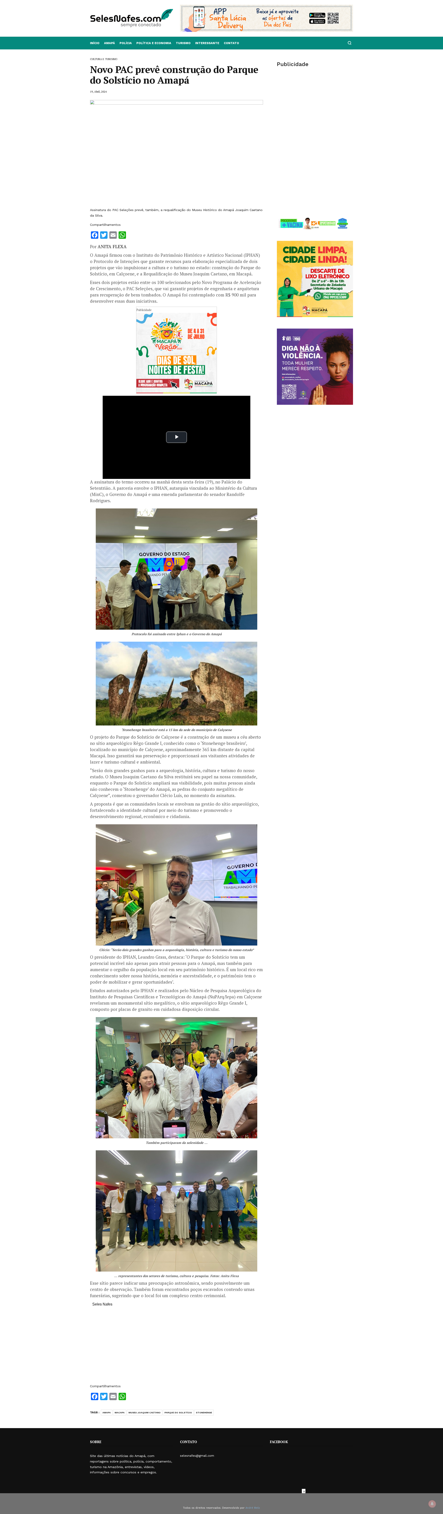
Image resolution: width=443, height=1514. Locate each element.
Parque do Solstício (178, 1412)
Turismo (183, 43)
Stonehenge (204, 1412)
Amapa (106, 1412)
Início (94, 43)
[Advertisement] (176, 1347)
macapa (120, 1412)
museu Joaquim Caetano (145, 1412)
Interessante (207, 43)
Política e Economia (153, 43)
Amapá (109, 43)
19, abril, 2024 (98, 91)
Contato (231, 43)
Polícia (126, 43)
